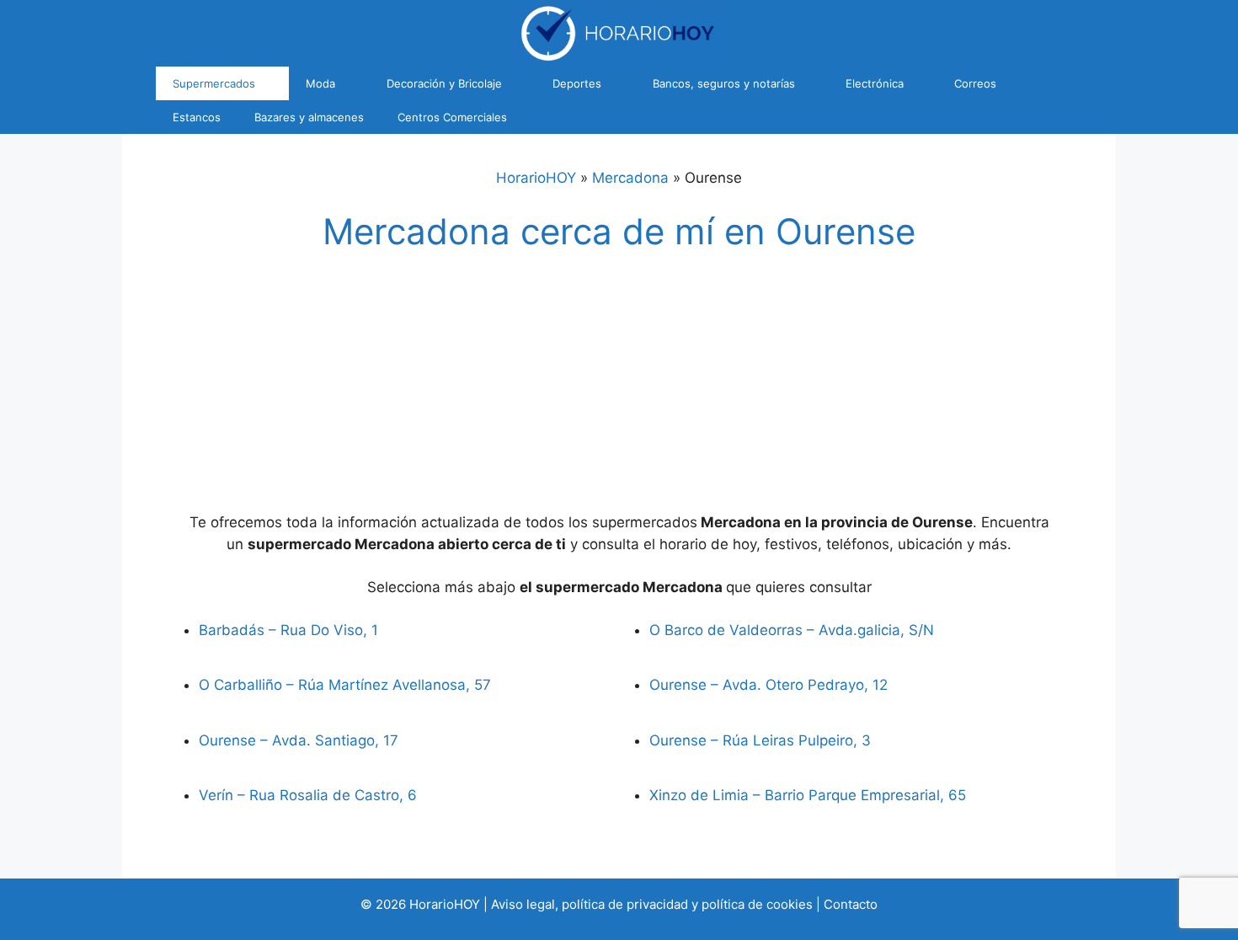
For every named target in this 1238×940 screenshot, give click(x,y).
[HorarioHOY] (619, 32)
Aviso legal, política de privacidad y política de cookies (652, 904)
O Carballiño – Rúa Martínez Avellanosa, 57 (345, 684)
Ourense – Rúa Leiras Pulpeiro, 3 (760, 740)
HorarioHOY (536, 177)
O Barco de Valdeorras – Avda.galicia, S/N (791, 630)
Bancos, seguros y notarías (724, 83)
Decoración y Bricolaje (444, 83)
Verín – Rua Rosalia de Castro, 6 (308, 795)
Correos (975, 83)
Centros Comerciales (452, 117)
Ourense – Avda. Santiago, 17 (298, 740)
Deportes (576, 83)
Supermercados (214, 83)
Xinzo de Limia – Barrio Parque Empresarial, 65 (807, 795)
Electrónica (875, 83)
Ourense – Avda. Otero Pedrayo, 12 (768, 684)
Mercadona (630, 177)
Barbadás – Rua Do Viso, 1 (288, 630)
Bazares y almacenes (309, 117)
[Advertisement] (619, 387)
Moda (320, 83)
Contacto (851, 904)
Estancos (197, 117)
